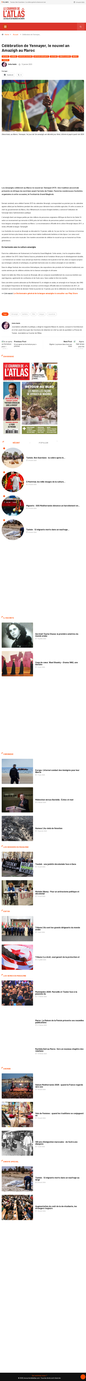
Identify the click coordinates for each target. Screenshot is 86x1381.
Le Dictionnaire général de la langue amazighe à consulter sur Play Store (46, 293)
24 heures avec (40, 1046)
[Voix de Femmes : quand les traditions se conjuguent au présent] (17, 1114)
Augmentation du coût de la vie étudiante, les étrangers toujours (56, 1207)
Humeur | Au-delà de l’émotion (48, 828)
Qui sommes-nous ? (39, 1376)
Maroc (75, 56)
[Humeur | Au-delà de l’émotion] (17, 828)
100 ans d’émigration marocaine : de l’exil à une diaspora (56, 1143)
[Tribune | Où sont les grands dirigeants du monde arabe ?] (17, 928)
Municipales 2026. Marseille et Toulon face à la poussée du (56, 993)
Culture (54, 56)
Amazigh (14, 314)
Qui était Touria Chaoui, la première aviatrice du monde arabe (56, 635)
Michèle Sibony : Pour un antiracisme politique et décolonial (57, 892)
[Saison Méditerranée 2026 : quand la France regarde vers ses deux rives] (17, 1086)
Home (7, 34)
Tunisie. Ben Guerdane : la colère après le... (45, 457)
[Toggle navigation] (5, 26)
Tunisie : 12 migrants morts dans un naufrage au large (57, 1178)
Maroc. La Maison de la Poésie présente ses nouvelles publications (59, 1021)
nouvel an (51, 314)
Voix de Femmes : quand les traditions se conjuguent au (59, 1114)
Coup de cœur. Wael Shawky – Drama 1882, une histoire (56, 663)
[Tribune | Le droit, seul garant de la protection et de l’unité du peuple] (17, 957)
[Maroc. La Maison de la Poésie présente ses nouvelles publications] (17, 1021)
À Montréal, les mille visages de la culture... (45, 481)
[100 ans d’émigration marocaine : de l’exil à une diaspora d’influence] (17, 1143)
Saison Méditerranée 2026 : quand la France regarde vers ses (59, 1085)
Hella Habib (12, 64)
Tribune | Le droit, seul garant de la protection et (57, 957)
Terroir (5, 60)
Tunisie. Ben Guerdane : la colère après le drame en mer (28, 2)
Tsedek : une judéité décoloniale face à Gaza (55, 864)
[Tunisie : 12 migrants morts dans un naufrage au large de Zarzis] (17, 1178)
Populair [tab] (43, 443)
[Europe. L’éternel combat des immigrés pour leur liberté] (17, 771)
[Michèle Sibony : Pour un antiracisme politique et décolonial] (17, 892)
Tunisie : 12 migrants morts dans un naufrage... (47, 529)
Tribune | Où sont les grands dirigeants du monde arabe (57, 928)
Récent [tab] (16, 443)
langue (41, 314)
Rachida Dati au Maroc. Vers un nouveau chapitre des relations (59, 1050)
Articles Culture (25, 56)
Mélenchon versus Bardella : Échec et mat (54, 799)
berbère (25, 314)
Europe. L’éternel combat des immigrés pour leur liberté (57, 771)
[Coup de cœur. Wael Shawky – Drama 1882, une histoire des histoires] (17, 663)
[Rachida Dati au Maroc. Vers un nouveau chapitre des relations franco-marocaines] (17, 1050)
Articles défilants (41, 56)
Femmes (38, 889)
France (37, 862)
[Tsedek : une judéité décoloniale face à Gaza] (17, 864)
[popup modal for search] (80, 27)
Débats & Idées (64, 56)
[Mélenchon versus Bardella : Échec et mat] (17, 799)
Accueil (15, 34)
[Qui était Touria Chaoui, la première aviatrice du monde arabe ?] (17, 635)
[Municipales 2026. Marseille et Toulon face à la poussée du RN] (17, 993)
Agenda (13, 56)
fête (33, 314)
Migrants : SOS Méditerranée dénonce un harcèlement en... (53, 505)
